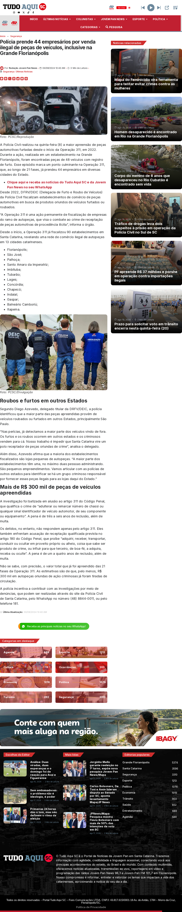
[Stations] (175, 7)
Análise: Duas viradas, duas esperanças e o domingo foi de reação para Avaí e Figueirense (43, 770)
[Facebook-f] (33, 12)
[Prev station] (159, 7)
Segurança (16, 36)
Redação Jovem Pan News (23, 68)
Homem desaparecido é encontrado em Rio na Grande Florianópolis (145, 134)
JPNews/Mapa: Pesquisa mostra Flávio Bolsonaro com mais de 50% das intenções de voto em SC (104, 821)
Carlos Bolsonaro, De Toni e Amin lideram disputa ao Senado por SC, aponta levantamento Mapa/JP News (104, 794)
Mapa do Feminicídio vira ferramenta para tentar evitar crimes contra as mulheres (146, 84)
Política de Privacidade (91, 907)
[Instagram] (14, 12)
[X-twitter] (24, 12)
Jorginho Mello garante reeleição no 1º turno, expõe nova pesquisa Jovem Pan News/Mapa (104, 768)
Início (3, 36)
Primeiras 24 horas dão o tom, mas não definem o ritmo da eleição (43, 813)
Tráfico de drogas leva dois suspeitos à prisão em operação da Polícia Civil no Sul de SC (145, 228)
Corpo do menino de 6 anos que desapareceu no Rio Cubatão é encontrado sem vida (142, 180)
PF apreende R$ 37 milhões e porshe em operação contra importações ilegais (145, 276)
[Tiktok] (28, 12)
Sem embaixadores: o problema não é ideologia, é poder (43, 793)
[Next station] (143, 7)
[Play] (151, 7)
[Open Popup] (167, 7)
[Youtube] (19, 12)
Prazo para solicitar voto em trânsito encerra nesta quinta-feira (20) (146, 326)
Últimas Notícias (24, 71)
